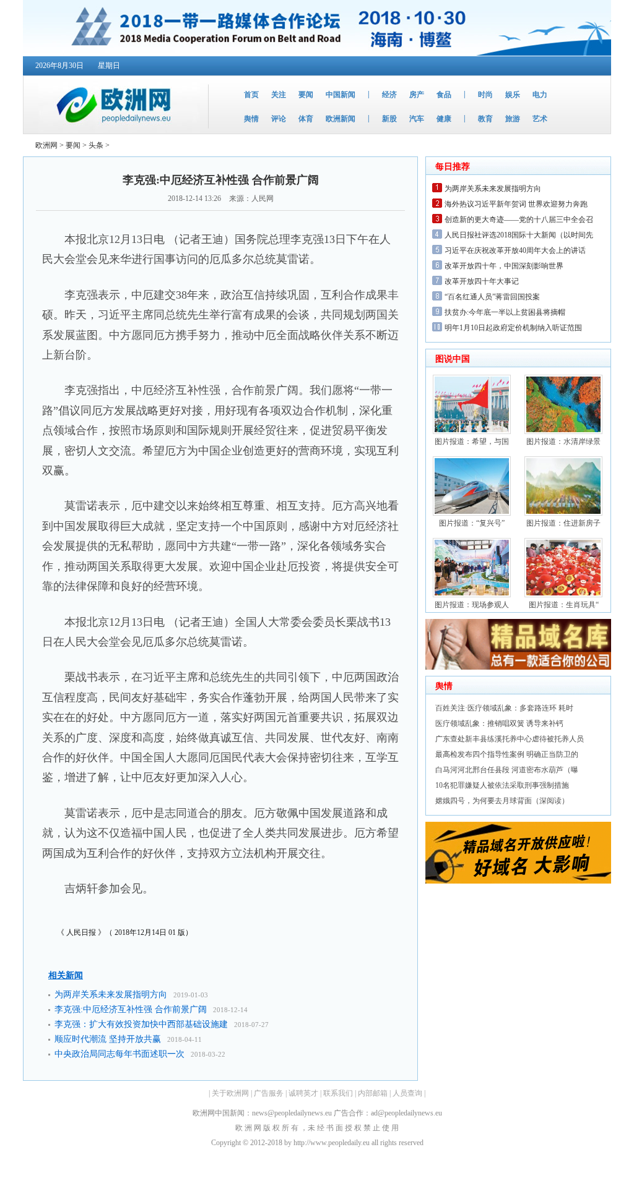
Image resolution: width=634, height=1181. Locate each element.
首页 (251, 94)
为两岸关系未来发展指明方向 (110, 994)
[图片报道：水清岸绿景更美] (563, 431)
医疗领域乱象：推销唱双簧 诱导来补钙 (499, 723)
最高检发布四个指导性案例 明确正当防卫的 (506, 754)
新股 (389, 118)
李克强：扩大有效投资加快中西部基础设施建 (141, 1024)
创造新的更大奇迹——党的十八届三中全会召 (519, 219)
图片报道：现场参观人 (472, 604)
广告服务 (269, 1093)
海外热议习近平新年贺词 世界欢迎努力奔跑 (516, 204)
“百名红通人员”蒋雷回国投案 (492, 296)
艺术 (539, 118)
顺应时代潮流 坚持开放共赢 (107, 1039)
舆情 (251, 118)
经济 (389, 94)
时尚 (485, 94)
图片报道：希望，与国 (472, 441)
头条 (96, 145)
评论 (278, 118)
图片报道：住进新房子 (563, 523)
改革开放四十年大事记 (482, 281)
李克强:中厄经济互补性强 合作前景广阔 (130, 1009)
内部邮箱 (373, 1093)
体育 (305, 118)
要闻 (305, 94)
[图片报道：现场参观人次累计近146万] (472, 594)
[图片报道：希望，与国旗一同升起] (472, 431)
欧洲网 (46, 145)
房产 (416, 94)
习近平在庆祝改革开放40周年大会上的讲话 (515, 250)
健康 (443, 118)
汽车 (416, 118)
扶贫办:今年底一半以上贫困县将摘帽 (505, 312)
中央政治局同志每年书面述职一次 (119, 1054)
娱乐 (512, 94)
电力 (539, 94)
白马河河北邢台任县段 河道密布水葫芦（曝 (506, 769)
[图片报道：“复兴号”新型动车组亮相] (472, 513)
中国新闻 (340, 94)
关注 (278, 94)
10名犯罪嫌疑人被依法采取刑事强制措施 (502, 785)
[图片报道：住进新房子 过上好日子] (563, 513)
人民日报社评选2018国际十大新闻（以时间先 (519, 235)
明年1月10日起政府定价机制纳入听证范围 (513, 327)
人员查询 (407, 1093)
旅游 (512, 118)
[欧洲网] (112, 131)
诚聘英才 (303, 1093)
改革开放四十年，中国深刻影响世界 (504, 266)
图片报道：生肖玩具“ (564, 604)
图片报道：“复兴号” (472, 523)
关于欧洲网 (230, 1093)
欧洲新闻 (340, 118)
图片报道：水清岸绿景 (563, 441)
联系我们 (338, 1093)
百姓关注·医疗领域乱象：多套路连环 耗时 (504, 708)
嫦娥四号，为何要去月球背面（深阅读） (502, 800)
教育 (485, 118)
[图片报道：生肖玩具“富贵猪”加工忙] (563, 594)
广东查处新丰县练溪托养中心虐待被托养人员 (509, 739)
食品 (443, 94)
